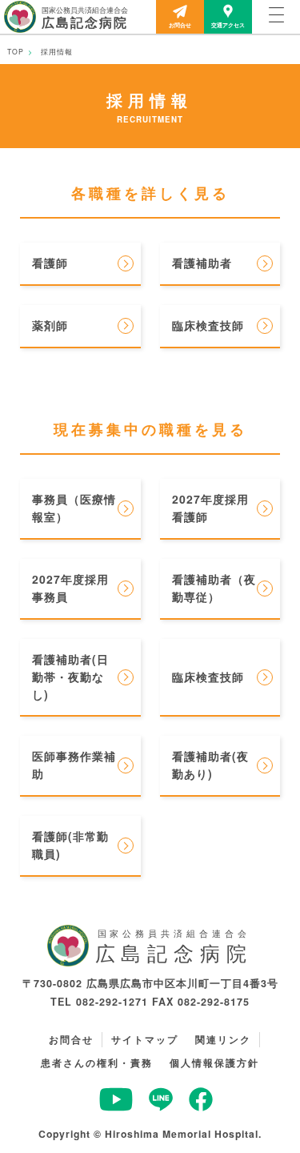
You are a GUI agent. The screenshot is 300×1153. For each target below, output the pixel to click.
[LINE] (161, 1107)
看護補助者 (202, 263)
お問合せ (180, 25)
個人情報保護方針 (214, 1062)
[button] (276, 17)
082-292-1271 (112, 1001)
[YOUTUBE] (116, 1107)
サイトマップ (144, 1039)
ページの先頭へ (257, 1123)
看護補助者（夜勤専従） (214, 588)
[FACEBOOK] (201, 1107)
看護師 (50, 263)
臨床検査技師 (208, 325)
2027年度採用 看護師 (216, 507)
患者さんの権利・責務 (97, 1062)
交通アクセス (228, 25)
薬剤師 (50, 325)
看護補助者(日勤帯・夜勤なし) (70, 676)
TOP (15, 51)
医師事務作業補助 (74, 764)
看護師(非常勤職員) (70, 845)
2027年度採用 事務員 (76, 588)
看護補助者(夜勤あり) (210, 764)
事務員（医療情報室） (74, 507)
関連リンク (223, 1039)
